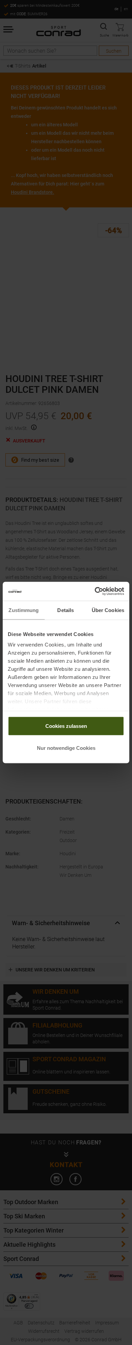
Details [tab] (65, 610)
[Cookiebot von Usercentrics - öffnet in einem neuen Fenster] (95, 591)
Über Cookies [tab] (108, 610)
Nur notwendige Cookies (66, 748)
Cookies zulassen (66, 726)
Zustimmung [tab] (23, 610)
